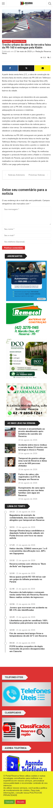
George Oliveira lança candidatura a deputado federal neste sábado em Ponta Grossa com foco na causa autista (27, 534)
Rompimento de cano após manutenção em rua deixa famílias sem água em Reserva (31, 491)
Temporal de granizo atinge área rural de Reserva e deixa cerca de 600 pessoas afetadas (32, 462)
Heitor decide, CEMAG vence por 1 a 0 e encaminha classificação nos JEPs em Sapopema (28, 551)
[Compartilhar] (10, 68)
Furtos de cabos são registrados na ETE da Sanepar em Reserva (29, 477)
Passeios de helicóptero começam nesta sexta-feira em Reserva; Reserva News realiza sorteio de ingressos (29, 594)
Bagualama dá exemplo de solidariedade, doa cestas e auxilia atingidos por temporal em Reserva (27, 517)
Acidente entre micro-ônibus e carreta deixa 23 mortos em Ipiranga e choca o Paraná (32, 447)
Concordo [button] (9, 802)
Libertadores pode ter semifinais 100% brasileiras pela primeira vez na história (29, 621)
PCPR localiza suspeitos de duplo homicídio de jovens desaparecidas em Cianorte (27, 649)
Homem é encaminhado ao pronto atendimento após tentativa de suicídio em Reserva (31, 433)
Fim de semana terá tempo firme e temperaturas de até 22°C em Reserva (28, 634)
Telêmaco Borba (19, 41)
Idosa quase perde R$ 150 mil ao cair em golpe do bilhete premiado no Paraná (28, 579)
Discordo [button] (20, 802)
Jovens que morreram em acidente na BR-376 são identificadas (28, 608)
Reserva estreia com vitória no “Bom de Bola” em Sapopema (28, 565)
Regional (6, 41)
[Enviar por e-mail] (43, 68)
